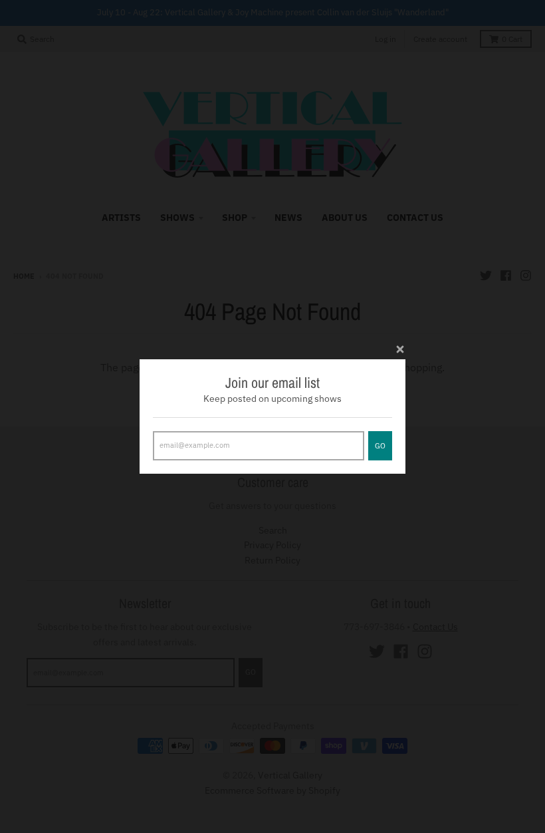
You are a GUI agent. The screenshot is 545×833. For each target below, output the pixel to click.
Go (380, 445)
